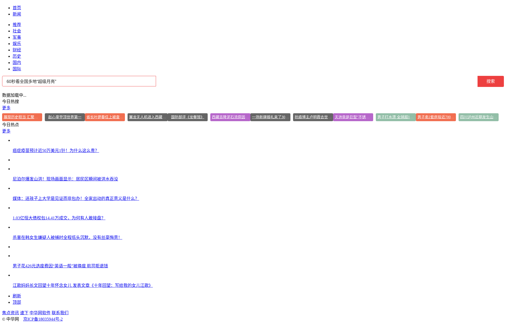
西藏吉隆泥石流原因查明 (231, 117)
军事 (17, 37)
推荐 (17, 24)
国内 (17, 62)
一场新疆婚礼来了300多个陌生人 (271, 117)
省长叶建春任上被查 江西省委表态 (105, 117)
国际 (17, 69)
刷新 (17, 296)
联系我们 (60, 313)
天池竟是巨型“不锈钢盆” (354, 117)
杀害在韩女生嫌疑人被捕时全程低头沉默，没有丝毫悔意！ (67, 237)
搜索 (490, 81)
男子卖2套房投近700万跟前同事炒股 (436, 117)
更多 (6, 108)
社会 (17, 31)
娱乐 (17, 43)
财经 (17, 50)
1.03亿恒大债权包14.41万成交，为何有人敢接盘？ (59, 218)
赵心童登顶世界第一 (64, 117)
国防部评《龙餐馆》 (187, 117)
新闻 (17, 14)
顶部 (17, 302)
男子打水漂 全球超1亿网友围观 (396, 117)
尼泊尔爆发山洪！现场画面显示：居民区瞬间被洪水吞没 (65, 179)
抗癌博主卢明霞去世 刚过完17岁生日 (314, 117)
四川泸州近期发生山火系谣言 (479, 117)
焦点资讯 (10, 313)
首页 (17, 8)
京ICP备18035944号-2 (43, 319)
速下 (24, 313)
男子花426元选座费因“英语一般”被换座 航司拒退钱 (60, 266)
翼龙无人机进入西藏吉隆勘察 (148, 117)
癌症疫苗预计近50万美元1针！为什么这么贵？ (56, 150)
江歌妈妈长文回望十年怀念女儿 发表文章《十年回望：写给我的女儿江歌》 (83, 285)
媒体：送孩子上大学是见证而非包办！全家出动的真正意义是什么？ (76, 198)
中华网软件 (40, 313)
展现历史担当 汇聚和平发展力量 (23, 117)
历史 (17, 56)
